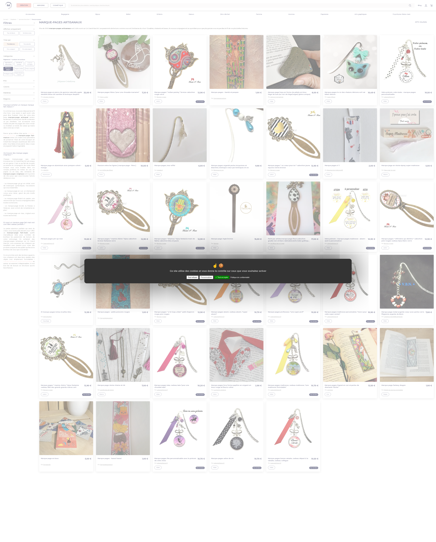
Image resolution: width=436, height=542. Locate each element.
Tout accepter (222, 277)
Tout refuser (192, 277)
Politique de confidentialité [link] (239, 277)
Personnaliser (206, 277)
